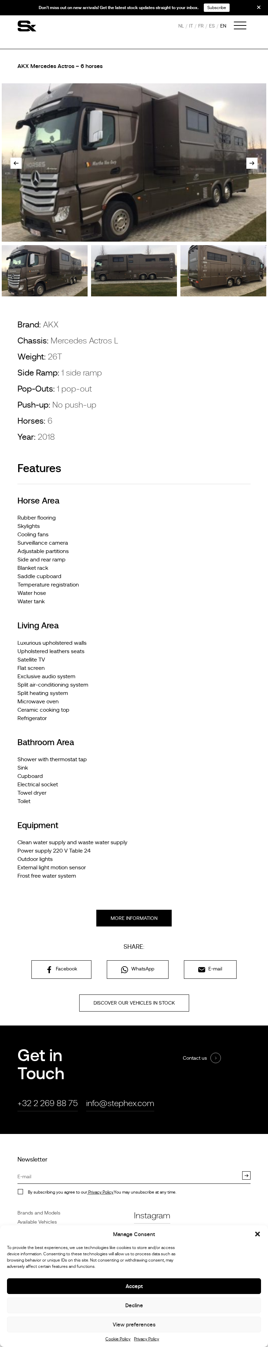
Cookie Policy (118, 1339)
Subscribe (216, 7)
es (212, 26)
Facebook (65, 968)
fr (201, 26)
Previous (16, 163)
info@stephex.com (120, 1103)
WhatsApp (142, 968)
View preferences (134, 1324)
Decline (134, 1305)
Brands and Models (38, 1213)
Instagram (152, 1215)
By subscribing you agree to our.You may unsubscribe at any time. (102, 1192)
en (223, 26)
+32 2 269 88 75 (47, 1103)
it (191, 26)
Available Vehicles (37, 1222)
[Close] (254, 9)
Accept (134, 1286)
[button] (257, 1234)
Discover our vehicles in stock (134, 1003)
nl (181, 26)
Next (252, 163)
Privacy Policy (146, 1339)
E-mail (214, 968)
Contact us (195, 1058)
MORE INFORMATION (134, 918)
